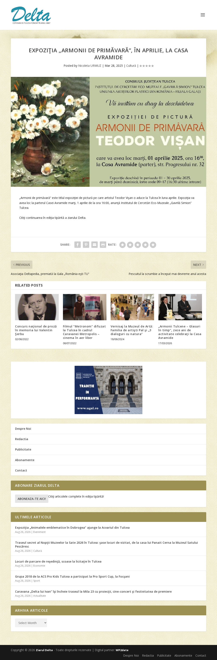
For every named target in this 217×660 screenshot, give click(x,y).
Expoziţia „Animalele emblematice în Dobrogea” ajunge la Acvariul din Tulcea (72, 528)
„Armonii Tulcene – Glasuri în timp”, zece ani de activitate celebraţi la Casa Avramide (179, 332)
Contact (21, 470)
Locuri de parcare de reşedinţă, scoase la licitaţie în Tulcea (58, 561)
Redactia (21, 439)
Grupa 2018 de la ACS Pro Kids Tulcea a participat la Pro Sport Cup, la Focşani (72, 576)
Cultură (131, 66)
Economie (39, 565)
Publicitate (23, 449)
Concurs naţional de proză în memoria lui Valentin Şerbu (36, 330)
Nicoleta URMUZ (89, 66)
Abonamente (24, 460)
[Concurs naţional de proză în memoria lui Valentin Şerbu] (36, 307)
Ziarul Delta (44, 650)
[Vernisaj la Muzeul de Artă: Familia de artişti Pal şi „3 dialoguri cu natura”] (132, 307)
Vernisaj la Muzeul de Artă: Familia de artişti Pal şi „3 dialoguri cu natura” (132, 330)
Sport (36, 580)
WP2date (122, 650)
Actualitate (39, 596)
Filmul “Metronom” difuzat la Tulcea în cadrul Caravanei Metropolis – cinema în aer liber (84, 332)
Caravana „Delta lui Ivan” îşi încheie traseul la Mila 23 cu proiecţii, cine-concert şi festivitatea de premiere (93, 591)
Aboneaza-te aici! (32, 499)
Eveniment (39, 532)
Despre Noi (23, 429)
